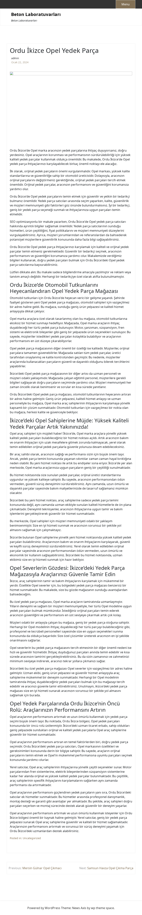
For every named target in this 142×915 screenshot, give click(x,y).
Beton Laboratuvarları (36, 14)
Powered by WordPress (43, 908)
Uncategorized (32, 838)
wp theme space (102, 908)
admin (15, 58)
